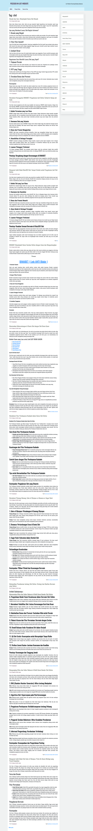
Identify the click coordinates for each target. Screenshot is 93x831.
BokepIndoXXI (65, 16)
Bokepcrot (65, 104)
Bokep (64, 87)
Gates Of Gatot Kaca (17, 341)
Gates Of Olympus (16, 345)
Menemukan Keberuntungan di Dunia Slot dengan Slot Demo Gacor (29, 326)
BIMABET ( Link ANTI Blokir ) (34, 261)
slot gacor (56, 411)
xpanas (64, 27)
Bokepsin (64, 60)
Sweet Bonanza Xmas (17, 350)
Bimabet (50, 165)
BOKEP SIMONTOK (66, 44)
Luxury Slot (49, 93)
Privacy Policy (17, 9)
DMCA (11, 9)
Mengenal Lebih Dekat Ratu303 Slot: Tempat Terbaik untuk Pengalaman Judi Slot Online (33, 171)
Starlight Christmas (16, 343)
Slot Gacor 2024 (55, 93)
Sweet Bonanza (16, 348)
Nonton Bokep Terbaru (67, 38)
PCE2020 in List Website (19, 3)
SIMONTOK (65, 22)
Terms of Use (25, 9)
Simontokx (65, 71)
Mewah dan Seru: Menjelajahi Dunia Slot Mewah (23, 19)
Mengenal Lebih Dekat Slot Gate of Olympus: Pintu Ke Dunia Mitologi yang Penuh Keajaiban (31, 760)
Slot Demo (53, 411)
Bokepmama (65, 82)
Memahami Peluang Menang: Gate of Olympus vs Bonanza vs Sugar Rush (31, 498)
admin (19, 21)
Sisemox (64, 49)
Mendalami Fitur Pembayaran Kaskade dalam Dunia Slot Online (28, 416)
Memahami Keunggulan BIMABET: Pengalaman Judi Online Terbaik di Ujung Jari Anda (33, 99)
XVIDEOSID (65, 66)
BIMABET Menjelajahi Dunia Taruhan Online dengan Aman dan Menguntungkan (33, 245)
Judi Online (49, 823)
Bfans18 (64, 76)
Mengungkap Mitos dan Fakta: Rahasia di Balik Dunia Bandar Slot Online (31, 594)
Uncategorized (14, 93)
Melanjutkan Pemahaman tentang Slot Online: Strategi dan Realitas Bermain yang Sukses (32, 585)
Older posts (11, 827)
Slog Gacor (54, 321)
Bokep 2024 (65, 55)
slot (51, 93)
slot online (56, 493)
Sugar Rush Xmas (16, 346)
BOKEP (64, 98)
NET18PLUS (65, 33)
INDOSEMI (65, 93)
